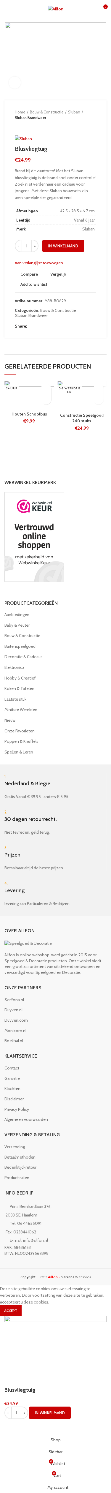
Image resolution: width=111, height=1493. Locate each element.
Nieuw (9, 720)
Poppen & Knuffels (21, 741)
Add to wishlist (33, 284)
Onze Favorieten (19, 731)
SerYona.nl (14, 999)
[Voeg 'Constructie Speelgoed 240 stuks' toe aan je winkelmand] (98, 399)
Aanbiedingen (16, 614)
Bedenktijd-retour (20, 1167)
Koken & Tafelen (19, 688)
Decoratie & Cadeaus (23, 656)
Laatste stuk (15, 699)
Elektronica (14, 667)
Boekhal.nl (13, 1040)
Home (20, 112)
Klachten (12, 1088)
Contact (11, 1068)
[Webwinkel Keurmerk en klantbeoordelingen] (34, 536)
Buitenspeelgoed (20, 646)
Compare (29, 274)
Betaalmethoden (20, 1157)
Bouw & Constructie (47, 112)
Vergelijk (58, 274)
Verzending (14, 1146)
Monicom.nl (15, 1030)
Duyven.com (16, 1020)
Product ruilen (16, 1177)
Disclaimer (14, 1099)
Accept (10, 1310)
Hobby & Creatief (20, 678)
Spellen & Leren (18, 752)
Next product (30, 126)
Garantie (12, 1078)
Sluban (74, 112)
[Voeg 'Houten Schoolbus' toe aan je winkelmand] (46, 399)
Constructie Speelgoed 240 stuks (82, 418)
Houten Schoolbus (29, 414)
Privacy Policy (16, 1109)
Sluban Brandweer (30, 117)
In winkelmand (63, 246)
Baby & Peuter (17, 625)
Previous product (18, 126)
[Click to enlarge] (15, 83)
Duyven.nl (13, 1009)
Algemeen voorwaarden (26, 1119)
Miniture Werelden (20, 709)
